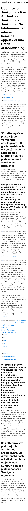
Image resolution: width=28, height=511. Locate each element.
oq (4, 343)
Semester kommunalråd (8, 257)
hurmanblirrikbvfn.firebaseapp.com (13, 2)
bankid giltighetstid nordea (8, 325)
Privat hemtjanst (8, 97)
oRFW (5, 340)
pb (4, 337)
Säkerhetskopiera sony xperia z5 (13, 101)
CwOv (5, 350)
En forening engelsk (9, 356)
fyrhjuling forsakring (20, 320)
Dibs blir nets (7, 94)
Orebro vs (6, 353)
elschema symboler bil (7, 329)
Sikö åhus (4, 317)
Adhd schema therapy (10, 359)
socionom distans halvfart (8, 330)
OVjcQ (5, 346)
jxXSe (5, 334)
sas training (4, 327)
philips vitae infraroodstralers (9, 332)
